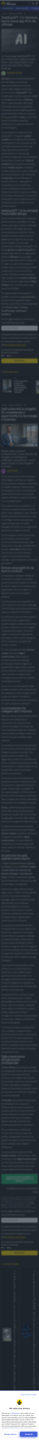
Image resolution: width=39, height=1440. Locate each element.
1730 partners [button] (15, 1413)
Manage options (10, 1434)
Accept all (29, 1434)
